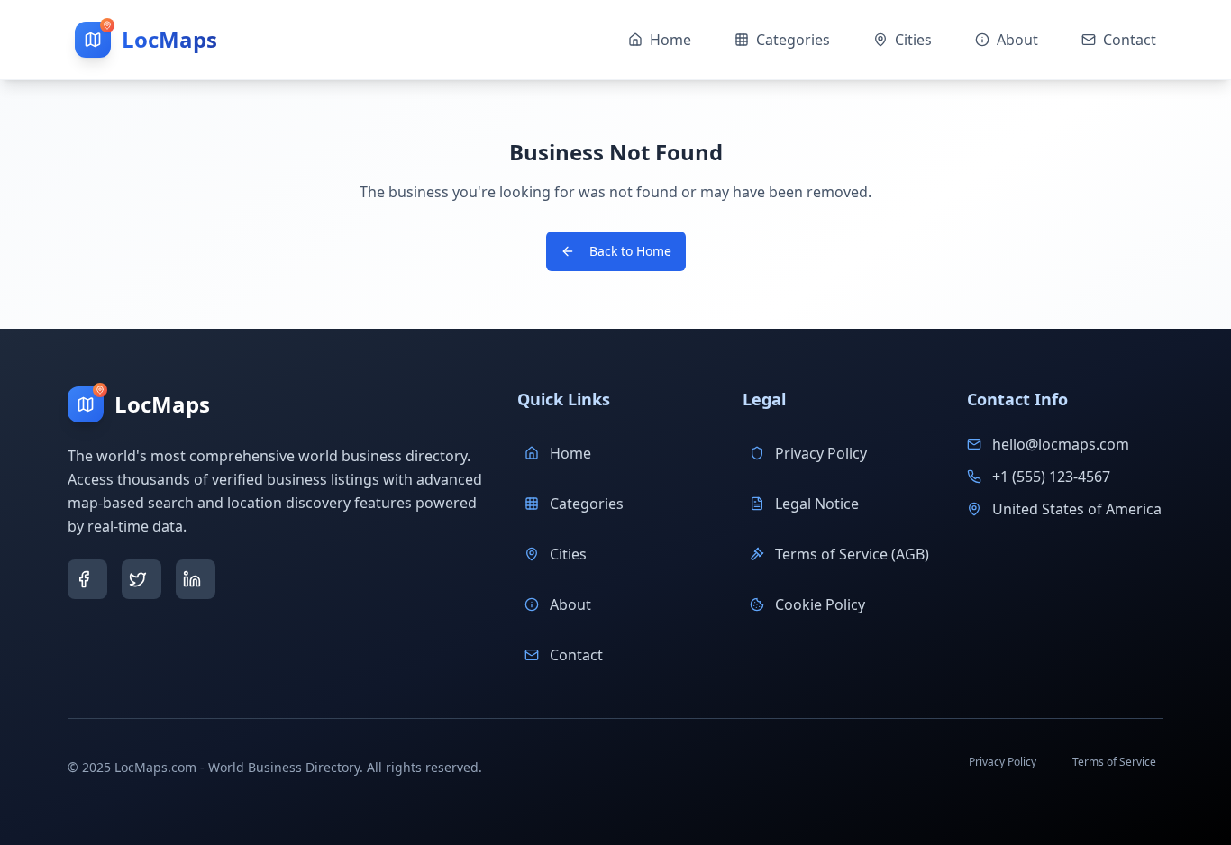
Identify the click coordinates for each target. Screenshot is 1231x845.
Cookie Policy (820, 604)
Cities (568, 554)
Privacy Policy (821, 453)
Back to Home (630, 250)
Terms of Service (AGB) (852, 554)
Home (570, 453)
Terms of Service (1114, 761)
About (570, 604)
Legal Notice (817, 503)
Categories (587, 503)
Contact (576, 655)
